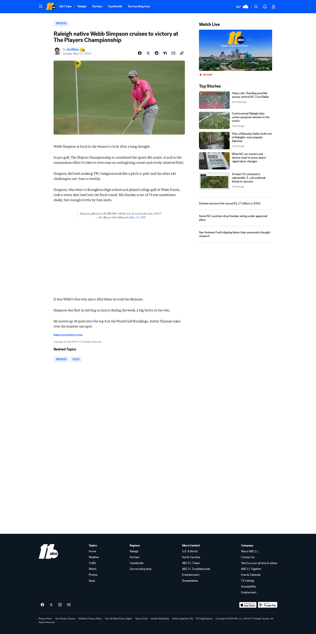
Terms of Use (141, 619)
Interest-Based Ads (160, 619)
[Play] (235, 50)
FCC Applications (204, 619)
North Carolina (191, 557)
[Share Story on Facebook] (140, 53)
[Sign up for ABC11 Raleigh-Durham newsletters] (68, 605)
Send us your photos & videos (259, 563)
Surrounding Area (139, 6)
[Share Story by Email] (173, 53)
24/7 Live (65, 6)
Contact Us (248, 557)
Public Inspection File (182, 619)
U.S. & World (190, 551)
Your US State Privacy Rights (118, 619)
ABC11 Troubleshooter (196, 569)
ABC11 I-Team (191, 563)
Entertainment (190, 574)
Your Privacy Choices (65, 619)
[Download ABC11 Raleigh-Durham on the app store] (248, 605)
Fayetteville (115, 6)
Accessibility (248, 586)
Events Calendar (251, 574)
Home (92, 551)
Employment (248, 592)
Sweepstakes (190, 580)
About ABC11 (249, 551)
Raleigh (82, 6)
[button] (40, 6)
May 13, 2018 (138, 217)
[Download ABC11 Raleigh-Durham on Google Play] (267, 605)
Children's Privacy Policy (90, 619)
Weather (94, 557)
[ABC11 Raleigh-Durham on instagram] (60, 605)
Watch (92, 569)
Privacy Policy (45, 619)
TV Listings (247, 580)
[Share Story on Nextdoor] (165, 53)
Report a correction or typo (68, 335)
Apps (92, 580)
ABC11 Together (251, 569)
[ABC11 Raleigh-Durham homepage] (51, 7)
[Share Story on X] (148, 53)
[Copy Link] (182, 53)
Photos (93, 574)
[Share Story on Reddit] (156, 53)
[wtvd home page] (48, 551)
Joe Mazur (72, 49)
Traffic (92, 563)
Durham (97, 6)
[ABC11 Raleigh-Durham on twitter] (51, 605)
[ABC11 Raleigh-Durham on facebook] (42, 605)
